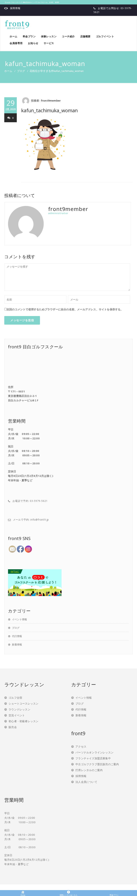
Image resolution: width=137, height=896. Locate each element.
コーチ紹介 (68, 36)
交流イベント (17, 715)
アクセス (80, 746)
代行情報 (17, 636)
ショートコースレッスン (23, 703)
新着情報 (17, 644)
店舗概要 (85, 36)
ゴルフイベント (105, 36)
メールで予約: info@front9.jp (31, 519)
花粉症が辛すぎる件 (42, 71)
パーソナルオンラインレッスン (94, 752)
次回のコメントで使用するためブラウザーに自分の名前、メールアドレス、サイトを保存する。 (65, 309)
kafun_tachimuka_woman (49, 110)
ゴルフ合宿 (15, 697)
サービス (49, 43)
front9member (51, 100)
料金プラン (29, 36)
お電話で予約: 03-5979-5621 (30, 501)
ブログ (21, 71)
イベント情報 (19, 619)
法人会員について (86, 782)
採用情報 (15, 8)
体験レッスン (49, 36)
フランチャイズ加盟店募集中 (93, 758)
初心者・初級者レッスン (23, 721)
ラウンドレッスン (19, 709)
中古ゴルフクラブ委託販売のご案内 (97, 764)
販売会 (13, 727)
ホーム (13, 36)
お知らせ (33, 43)
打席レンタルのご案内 (89, 770)
